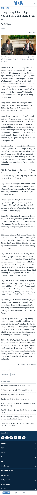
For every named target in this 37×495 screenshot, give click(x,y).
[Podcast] (19, 437)
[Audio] (24, 493)
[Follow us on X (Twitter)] (7, 437)
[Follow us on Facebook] (2, 437)
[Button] (32, 32)
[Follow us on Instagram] (15, 437)
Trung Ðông (5, 8)
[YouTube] (16, 493)
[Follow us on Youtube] (11, 437)
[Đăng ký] (24, 437)
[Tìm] (31, 493)
